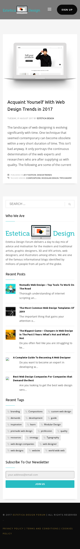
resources (16, 437)
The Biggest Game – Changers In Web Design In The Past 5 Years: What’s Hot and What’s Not (46, 334)
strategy (34, 437)
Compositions (33, 178)
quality (63, 431)
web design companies (22, 444)
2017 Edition (29, 175)
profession (46, 431)
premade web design (21, 431)
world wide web (57, 450)
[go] (69, 204)
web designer (50, 444)
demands (15, 418)
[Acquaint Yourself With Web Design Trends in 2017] (40, 64)
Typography (66, 178)
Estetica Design (45, 118)
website (36, 450)
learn (33, 424)
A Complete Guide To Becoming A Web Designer (42, 357)
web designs (17, 450)
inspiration (16, 424)
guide (54, 418)
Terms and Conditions (42, 528)
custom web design (61, 411)
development (35, 418)
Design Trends (44, 175)
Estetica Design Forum (29, 515)
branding (15, 411)
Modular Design (50, 178)
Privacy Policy (13, 528)
